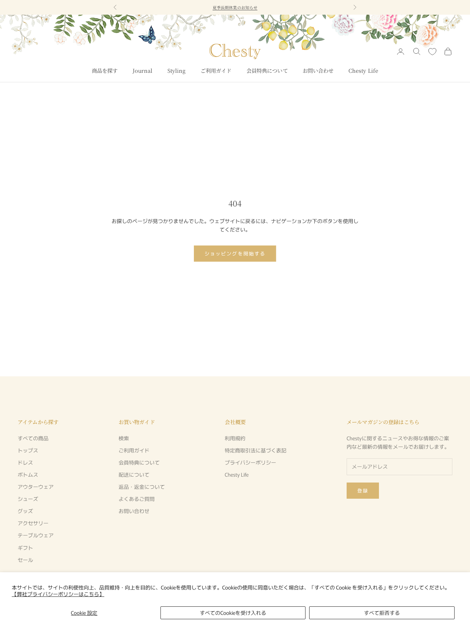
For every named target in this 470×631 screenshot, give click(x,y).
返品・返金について (142, 486)
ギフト (25, 547)
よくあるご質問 (137, 498)
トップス (28, 450)
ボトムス (28, 474)
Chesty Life (363, 70)
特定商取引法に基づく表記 (255, 450)
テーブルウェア (36, 535)
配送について (134, 474)
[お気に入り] (432, 51)
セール (25, 559)
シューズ (28, 498)
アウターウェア (36, 486)
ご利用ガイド (216, 70)
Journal (143, 70)
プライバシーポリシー (250, 462)
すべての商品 (33, 438)
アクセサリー (33, 523)
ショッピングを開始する (235, 253)
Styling (176, 70)
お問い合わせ (318, 70)
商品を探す (105, 70)
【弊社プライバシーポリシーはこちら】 (58, 594)
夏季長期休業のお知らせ (235, 7)
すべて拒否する (382, 612)
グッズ (25, 511)
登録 (362, 490)
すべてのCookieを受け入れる (233, 612)
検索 (124, 438)
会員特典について (267, 70)
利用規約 (235, 438)
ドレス (25, 462)
